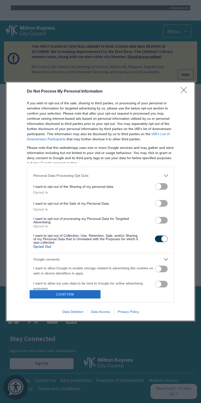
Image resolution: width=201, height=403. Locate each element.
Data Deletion (72, 312)
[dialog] (100, 201)
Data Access (100, 312)
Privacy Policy (128, 312)
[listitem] (100, 175)
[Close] (185, 91)
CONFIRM (65, 294)
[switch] (161, 186)
